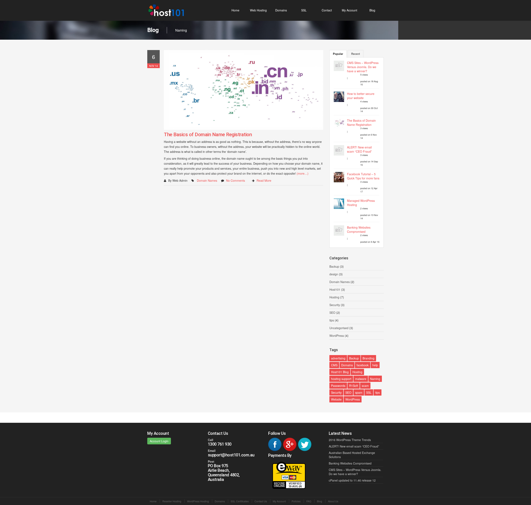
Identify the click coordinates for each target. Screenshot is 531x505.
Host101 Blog (340, 372)
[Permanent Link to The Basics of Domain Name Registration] (243, 90)
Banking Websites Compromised (358, 229)
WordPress (336, 335)
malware (360, 379)
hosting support (341, 379)
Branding (368, 358)
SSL (304, 10)
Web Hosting (258, 10)
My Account (349, 10)
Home (235, 10)
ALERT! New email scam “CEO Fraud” (359, 149)
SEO (332, 312)
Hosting (334, 297)
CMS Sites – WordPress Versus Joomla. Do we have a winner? (363, 67)
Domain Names (207, 180)
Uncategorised (338, 328)
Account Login (159, 441)
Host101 (334, 289)
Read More (264, 180)
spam (358, 392)
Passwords (338, 386)
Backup (334, 266)
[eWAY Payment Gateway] (289, 475)
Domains (281, 10)
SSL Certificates (240, 501)
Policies (296, 501)
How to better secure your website (360, 96)
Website (336, 399)
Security (334, 305)
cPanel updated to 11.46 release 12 (352, 480)
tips (331, 320)
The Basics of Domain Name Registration (208, 134)
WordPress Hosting (198, 501)
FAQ (308, 501)
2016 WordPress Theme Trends (350, 440)
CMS (334, 365)
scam (365, 386)
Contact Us (261, 501)
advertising (338, 358)
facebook (363, 365)
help (375, 365)
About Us (333, 501)
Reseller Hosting (171, 501)
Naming (375, 379)
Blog (372, 10)
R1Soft (353, 386)
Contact (327, 10)
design (333, 274)
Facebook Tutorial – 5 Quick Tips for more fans (363, 176)
